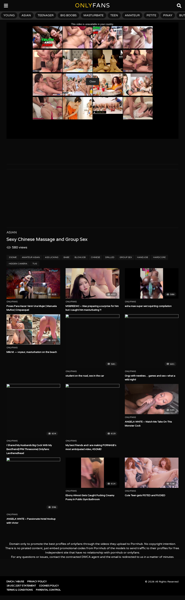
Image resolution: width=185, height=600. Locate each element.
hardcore (159, 257)
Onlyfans (12, 302)
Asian (12, 232)
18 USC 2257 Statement (21, 585)
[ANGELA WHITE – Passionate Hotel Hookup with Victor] (33, 484)
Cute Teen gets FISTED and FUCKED (145, 495)
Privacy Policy (37, 581)
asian (26, 15)
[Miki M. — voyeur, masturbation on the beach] (33, 329)
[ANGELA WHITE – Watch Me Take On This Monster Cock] (151, 399)
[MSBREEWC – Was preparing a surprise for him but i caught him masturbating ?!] (92, 283)
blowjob (80, 257)
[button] (5, 5)
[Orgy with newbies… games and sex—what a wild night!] (151, 341)
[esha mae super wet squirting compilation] (151, 283)
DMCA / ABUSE (15, 581)
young (9, 15)
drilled (109, 257)
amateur (132, 15)
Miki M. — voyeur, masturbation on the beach (32, 352)
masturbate (93, 15)
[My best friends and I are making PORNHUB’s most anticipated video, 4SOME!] (92, 411)
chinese (95, 257)
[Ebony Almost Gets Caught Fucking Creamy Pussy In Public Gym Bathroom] (92, 473)
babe (66, 257)
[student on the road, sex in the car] (92, 341)
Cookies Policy (49, 585)
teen (114, 15)
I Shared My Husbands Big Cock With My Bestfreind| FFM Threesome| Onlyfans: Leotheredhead (29, 449)
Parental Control (48, 589)
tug (35, 263)
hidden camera (18, 263)
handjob (142, 257)
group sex (126, 257)
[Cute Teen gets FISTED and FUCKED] (151, 473)
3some (13, 257)
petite (151, 15)
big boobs (68, 15)
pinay (167, 15)
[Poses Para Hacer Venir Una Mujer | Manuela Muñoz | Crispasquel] (33, 283)
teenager (45, 15)
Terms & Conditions (20, 589)
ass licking (51, 257)
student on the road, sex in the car (85, 375)
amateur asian (31, 257)
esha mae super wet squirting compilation (148, 306)
